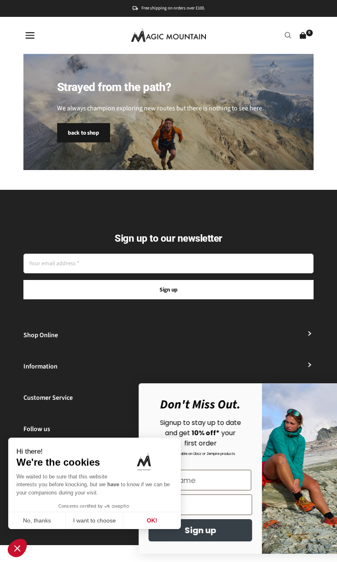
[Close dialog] (318, 394)
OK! (152, 520)
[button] (17, 548)
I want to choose (94, 520)
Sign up (168, 290)
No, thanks (37, 520)
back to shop (83, 133)
